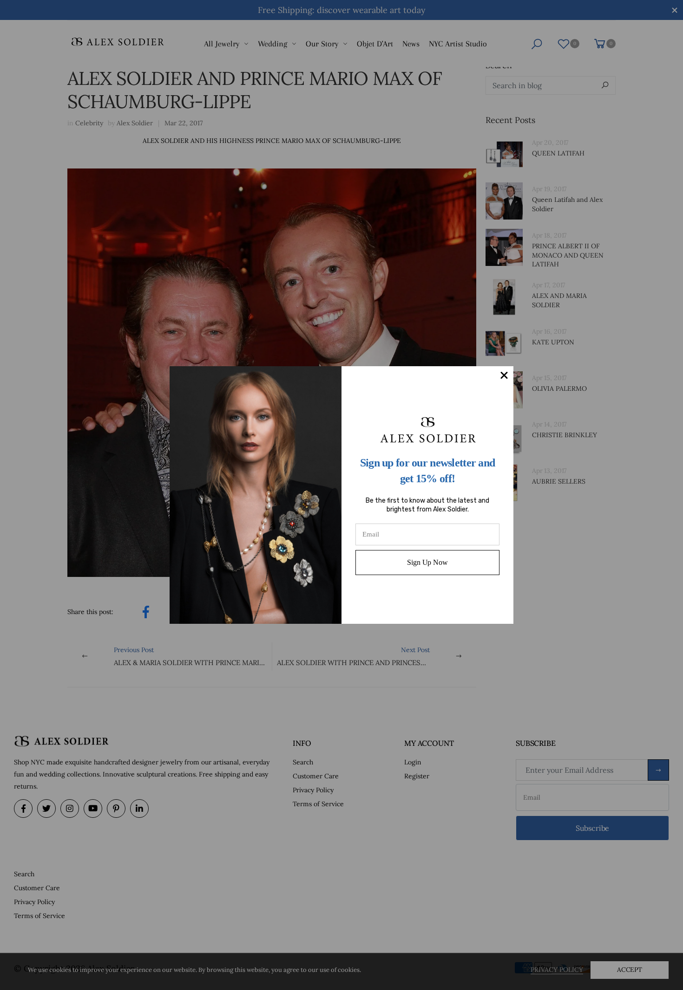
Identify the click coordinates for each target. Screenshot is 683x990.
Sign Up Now (427, 562)
